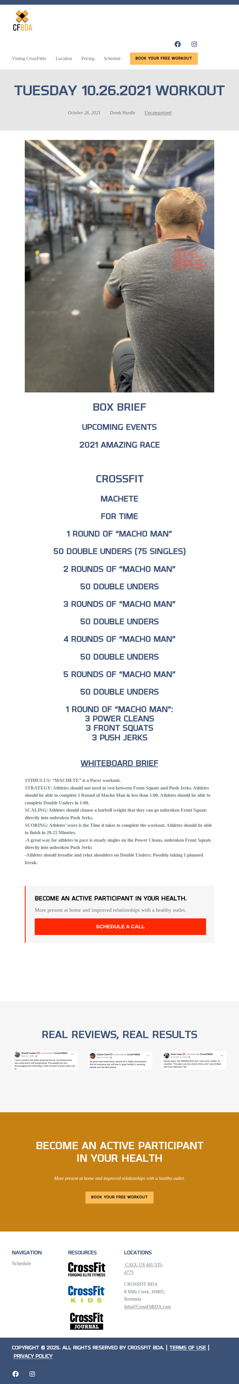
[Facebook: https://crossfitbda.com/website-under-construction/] (15, 1374)
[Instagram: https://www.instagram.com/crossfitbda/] (194, 44)
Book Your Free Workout (119, 1197)
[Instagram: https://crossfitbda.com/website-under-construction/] (32, 1374)
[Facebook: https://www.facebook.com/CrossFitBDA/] (177, 44)
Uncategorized (158, 112)
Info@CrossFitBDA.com (147, 1306)
